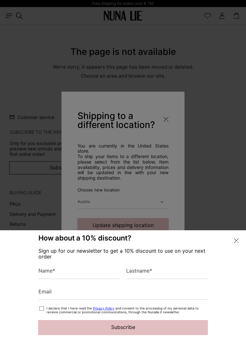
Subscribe (123, 327)
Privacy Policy (103, 308)
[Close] (236, 240)
